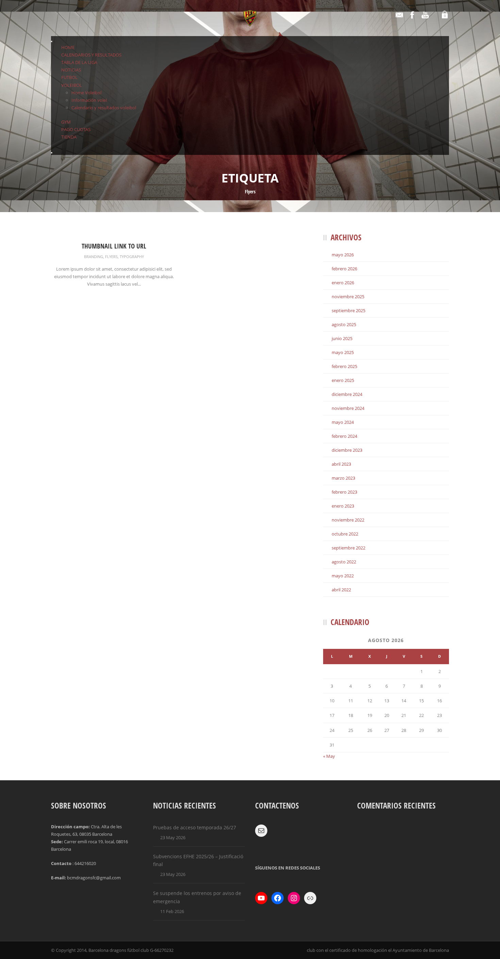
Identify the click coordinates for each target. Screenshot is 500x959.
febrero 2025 (344, 366)
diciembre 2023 (347, 450)
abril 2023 (341, 464)
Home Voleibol (86, 93)
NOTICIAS (71, 70)
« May (329, 756)
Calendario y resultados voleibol (103, 108)
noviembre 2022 (348, 520)
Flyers (111, 256)
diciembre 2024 (347, 394)
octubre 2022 (345, 534)
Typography (132, 256)
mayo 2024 (343, 422)
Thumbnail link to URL (114, 246)
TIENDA (69, 137)
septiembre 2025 (348, 310)
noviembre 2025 (348, 296)
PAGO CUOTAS (75, 129)
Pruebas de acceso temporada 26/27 (194, 827)
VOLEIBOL (71, 85)
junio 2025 (342, 338)
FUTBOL (69, 77)
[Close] (51, 153)
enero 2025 (343, 380)
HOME (67, 47)
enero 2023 (343, 506)
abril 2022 (341, 590)
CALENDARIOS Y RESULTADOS (91, 55)
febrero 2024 (344, 436)
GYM (66, 122)
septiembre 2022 (348, 548)
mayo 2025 (343, 352)
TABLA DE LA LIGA (79, 62)
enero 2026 (343, 282)
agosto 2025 (344, 324)
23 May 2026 (172, 837)
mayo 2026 (343, 255)
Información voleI (89, 100)
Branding (93, 256)
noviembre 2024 (348, 408)
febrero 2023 (344, 492)
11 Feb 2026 (172, 911)
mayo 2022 (343, 576)
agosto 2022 (344, 562)
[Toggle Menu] (51, 41)
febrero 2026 (344, 269)
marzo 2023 (343, 478)
